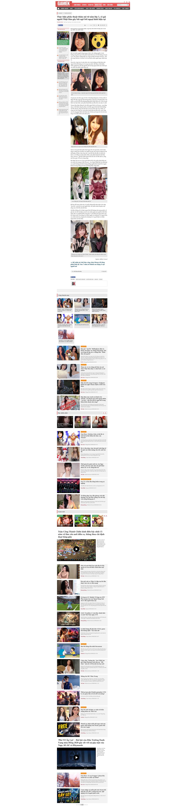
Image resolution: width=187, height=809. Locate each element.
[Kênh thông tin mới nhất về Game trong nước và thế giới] (64, 4)
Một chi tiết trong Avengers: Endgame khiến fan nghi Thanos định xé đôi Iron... (98, 310)
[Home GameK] (58, 8)
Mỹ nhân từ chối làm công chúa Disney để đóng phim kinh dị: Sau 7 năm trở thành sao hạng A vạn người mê (88, 264)
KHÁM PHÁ (90, 5)
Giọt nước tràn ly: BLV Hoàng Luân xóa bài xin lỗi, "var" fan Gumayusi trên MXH (63, 97)
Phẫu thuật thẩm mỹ (80, 279)
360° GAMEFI (125, 8)
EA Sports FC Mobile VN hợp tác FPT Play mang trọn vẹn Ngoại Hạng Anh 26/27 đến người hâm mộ (93, 598)
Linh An (82, 717)
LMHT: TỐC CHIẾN (90, 8)
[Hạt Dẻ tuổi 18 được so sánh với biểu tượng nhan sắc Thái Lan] (99, 319)
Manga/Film (68, 13)
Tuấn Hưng (83, 457)
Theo (89, 271)
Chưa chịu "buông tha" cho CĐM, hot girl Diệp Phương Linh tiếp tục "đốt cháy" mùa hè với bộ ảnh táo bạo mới (93, 662)
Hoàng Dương (84, 504)
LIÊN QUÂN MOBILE (79, 8)
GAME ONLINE (108, 8)
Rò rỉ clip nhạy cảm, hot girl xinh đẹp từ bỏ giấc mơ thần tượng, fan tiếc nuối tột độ (93, 449)
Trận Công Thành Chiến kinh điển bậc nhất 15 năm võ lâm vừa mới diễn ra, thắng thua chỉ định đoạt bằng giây (81, 534)
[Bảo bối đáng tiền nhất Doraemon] (82, 319)
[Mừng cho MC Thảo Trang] (68, 682)
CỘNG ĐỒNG (110, 5)
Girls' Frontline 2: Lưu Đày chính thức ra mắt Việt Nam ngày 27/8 (93, 613)
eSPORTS (84, 5)
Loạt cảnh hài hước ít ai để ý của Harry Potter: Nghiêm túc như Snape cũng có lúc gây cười (63, 57)
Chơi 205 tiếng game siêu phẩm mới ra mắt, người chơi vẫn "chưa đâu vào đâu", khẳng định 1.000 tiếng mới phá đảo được (63, 84)
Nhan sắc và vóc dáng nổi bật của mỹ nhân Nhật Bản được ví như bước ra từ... (82, 310)
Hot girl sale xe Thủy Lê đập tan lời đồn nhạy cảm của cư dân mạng (93, 582)
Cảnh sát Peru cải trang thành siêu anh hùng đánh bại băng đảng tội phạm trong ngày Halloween (63, 42)
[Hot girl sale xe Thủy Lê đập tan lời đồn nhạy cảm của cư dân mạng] (68, 587)
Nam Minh (83, 488)
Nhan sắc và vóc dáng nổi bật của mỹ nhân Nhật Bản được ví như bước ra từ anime (93, 368)
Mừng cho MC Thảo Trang (89, 676)
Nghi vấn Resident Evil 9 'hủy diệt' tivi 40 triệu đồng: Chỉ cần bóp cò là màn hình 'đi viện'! (63, 91)
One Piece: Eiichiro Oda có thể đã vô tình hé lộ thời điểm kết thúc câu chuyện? (92, 435)
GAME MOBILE (77, 5)
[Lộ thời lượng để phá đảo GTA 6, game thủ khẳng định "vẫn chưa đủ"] (68, 634)
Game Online (88, 457)
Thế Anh (82, 409)
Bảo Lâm (83, 377)
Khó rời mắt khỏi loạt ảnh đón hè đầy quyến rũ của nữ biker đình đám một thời (92, 567)
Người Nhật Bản (89, 279)
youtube (126, 2)
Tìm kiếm (128, 5)
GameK (60, 13)
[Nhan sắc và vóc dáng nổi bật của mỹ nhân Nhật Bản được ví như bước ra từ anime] (82, 303)
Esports (87, 488)
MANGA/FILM (98, 5)
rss (129, 2)
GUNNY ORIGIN (64, 8)
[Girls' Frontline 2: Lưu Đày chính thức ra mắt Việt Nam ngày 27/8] (68, 619)
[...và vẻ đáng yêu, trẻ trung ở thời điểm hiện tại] (80, 183)
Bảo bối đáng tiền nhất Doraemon (82, 324)
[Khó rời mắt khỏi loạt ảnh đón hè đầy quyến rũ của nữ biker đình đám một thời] (68, 571)
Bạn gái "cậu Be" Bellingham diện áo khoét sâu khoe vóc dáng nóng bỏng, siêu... (65, 310)
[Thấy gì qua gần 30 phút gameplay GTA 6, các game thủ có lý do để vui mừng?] (68, 698)
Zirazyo (96, 279)
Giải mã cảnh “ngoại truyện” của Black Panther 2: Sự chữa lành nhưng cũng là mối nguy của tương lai (63, 49)
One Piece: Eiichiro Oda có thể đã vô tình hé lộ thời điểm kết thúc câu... (65, 326)
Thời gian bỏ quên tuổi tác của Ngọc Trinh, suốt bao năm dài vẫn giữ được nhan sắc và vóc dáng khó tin (92, 465)
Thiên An (83, 653)
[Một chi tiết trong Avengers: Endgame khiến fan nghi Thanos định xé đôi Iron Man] (99, 303)
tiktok (100, 279)
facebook (124, 2)
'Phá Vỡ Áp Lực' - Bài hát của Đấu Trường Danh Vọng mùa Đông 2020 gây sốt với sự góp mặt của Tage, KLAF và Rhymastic (81, 742)
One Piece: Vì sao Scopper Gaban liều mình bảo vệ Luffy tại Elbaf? (66, 341)
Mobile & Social (88, 409)
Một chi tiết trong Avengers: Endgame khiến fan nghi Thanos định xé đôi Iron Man (93, 384)
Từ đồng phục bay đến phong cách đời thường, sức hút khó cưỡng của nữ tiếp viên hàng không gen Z (93, 497)
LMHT (71, 8)
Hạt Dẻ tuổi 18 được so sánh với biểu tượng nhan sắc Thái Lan (98, 325)
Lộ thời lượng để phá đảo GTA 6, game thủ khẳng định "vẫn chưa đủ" (93, 629)
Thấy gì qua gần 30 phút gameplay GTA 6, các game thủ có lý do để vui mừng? (93, 693)
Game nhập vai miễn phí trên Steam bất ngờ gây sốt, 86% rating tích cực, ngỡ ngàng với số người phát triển (93, 791)
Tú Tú (82, 362)
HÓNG (104, 5)
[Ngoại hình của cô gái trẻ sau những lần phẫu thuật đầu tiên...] (79, 130)
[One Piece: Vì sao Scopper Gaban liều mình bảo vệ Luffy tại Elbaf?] (66, 334)
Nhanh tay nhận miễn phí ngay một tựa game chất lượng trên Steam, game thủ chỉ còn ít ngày (93, 725)
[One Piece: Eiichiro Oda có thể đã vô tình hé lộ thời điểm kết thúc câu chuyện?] (65, 319)
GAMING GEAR (100, 8)
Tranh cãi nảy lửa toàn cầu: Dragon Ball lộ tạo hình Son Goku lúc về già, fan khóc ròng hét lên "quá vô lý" (63, 111)
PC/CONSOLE (117, 8)
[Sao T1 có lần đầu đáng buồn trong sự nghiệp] (68, 485)
